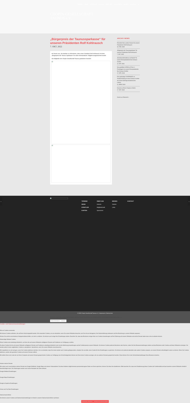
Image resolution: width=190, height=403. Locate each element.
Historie (99, 204)
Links (113, 207)
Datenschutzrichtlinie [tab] (5, 394)
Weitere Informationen (55, 320)
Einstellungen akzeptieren (87, 401)
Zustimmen (63, 320)
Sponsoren (100, 210)
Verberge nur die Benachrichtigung (101, 401)
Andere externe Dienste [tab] (6, 363)
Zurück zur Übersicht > (123, 97)
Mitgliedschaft (101, 207)
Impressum (102, 313)
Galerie (114, 204)
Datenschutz (109, 313)
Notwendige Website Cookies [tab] (8, 339)
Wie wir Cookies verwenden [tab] (7, 330)
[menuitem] (79, 4)
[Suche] (138, 4)
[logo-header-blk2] (59, 4)
